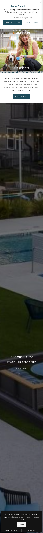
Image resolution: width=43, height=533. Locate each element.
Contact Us (31, 530)
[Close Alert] (41, 2)
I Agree (21, 524)
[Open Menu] (40, 33)
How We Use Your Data (11, 530)
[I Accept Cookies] (40, 513)
